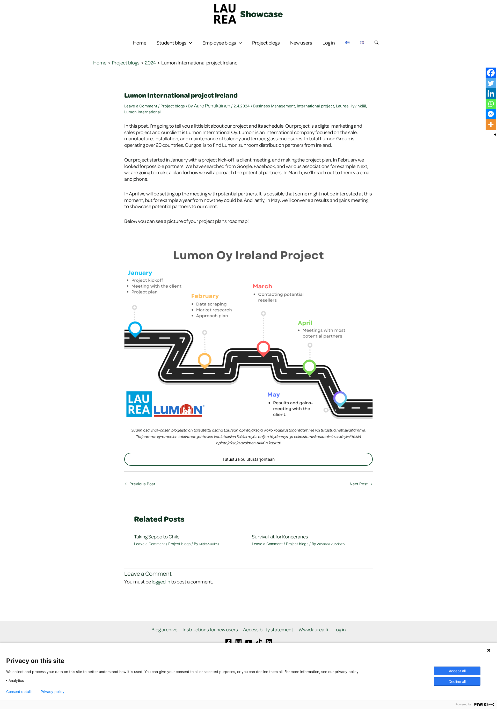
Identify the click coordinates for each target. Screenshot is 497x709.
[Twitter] (491, 83)
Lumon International (142, 111)
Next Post (361, 483)
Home (139, 42)
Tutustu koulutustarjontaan (248, 459)
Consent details (19, 692)
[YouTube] (248, 642)
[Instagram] (238, 642)
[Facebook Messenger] (491, 114)
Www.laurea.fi (313, 629)
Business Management (274, 106)
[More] (491, 124)
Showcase (261, 14)
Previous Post (140, 483)
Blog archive (164, 629)
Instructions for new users (210, 629)
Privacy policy (52, 692)
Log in (329, 42)
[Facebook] (491, 73)
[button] (189, 42)
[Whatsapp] (491, 104)
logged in (161, 581)
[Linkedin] (491, 93)
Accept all (457, 671)
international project (315, 106)
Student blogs (171, 42)
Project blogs (266, 42)
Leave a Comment (140, 106)
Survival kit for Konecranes (280, 536)
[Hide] (495, 135)
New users (301, 42)
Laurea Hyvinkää (351, 106)
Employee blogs (219, 42)
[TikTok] (258, 642)
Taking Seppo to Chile (157, 536)
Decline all (457, 681)
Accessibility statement (268, 629)
